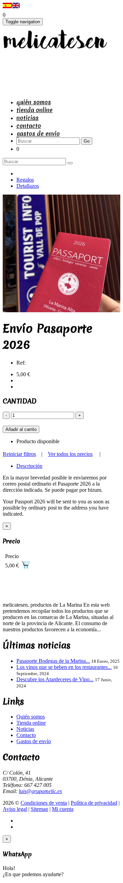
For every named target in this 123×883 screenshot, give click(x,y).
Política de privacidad (94, 803)
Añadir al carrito (21, 429)
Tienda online (34, 110)
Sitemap (39, 809)
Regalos (25, 180)
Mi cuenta (62, 809)
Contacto (28, 126)
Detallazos (27, 186)
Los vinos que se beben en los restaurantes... (64, 667)
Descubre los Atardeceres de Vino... (55, 679)
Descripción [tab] (29, 466)
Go (87, 141)
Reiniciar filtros (19, 454)
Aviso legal (15, 809)
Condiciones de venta (43, 803)
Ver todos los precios (70, 454)
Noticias (27, 118)
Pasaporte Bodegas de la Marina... (53, 661)
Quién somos (33, 102)
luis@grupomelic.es (40, 791)
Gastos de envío (38, 133)
